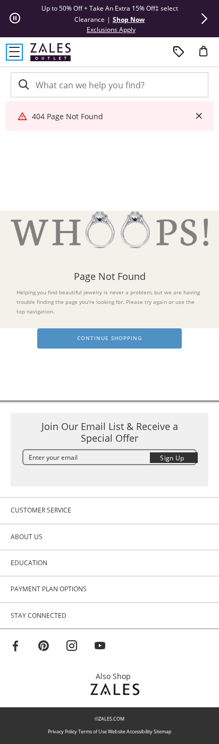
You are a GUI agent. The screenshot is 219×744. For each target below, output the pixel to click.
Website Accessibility (130, 731)
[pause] (15, 18)
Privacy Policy (62, 731)
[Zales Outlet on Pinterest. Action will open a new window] (43, 647)
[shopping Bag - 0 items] (207, 55)
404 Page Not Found (67, 116)
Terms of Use (92, 731)
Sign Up (172, 457)
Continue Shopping (109, 338)
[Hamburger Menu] (14, 52)
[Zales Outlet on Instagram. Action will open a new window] (72, 647)
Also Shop (116, 676)
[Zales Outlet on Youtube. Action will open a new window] (100, 647)
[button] (204, 18)
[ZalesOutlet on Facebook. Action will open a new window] (15, 647)
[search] (23, 85)
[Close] (198, 116)
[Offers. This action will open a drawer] (178, 52)
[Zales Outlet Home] (50, 52)
